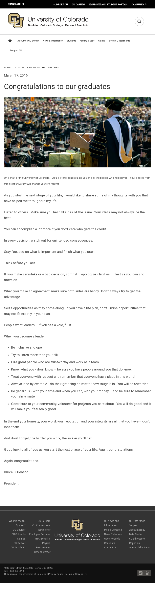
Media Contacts (113, 529)
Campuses (138, 4)
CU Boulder (19, 529)
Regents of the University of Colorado (26, 574)
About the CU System (28, 40)
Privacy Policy (55, 574)
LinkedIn (147, 573)
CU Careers (78, 4)
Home (7, 67)
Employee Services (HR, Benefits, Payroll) (39, 539)
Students (71, 40)
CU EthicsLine (137, 538)
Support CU (60, 4)
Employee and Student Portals (108, 4)
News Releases (113, 534)
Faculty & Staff (87, 40)
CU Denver (19, 543)
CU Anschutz (18, 547)
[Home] (48, 28)
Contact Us (110, 547)
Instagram (140, 573)
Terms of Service (74, 574)
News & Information (53, 40)
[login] (86, 574)
